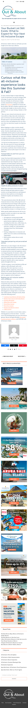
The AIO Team (10, 73)
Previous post (8, 356)
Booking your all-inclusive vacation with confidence (15, 71)
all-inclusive (9, 104)
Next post (21, 356)
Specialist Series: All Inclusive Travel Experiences (14, 667)
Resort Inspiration (8, 702)
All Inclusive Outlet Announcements (10, 657)
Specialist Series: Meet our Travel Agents (11, 669)
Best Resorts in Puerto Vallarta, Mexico (11, 644)
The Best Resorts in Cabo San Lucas (10, 637)
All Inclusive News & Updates (8, 654)
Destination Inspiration (7, 664)
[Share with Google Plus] (12, 349)
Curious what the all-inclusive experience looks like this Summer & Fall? (13, 64)
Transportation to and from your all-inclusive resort (14, 67)
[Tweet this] (10, 349)
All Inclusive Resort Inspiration (9, 659)
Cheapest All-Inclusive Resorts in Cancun (11, 642)
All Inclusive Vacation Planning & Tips (12, 25)
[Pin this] (14, 349)
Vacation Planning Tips (17, 702)
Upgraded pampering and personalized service (14, 70)
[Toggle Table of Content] (23, 62)
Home (3, 702)
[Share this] (8, 349)
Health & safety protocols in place (11, 68)
